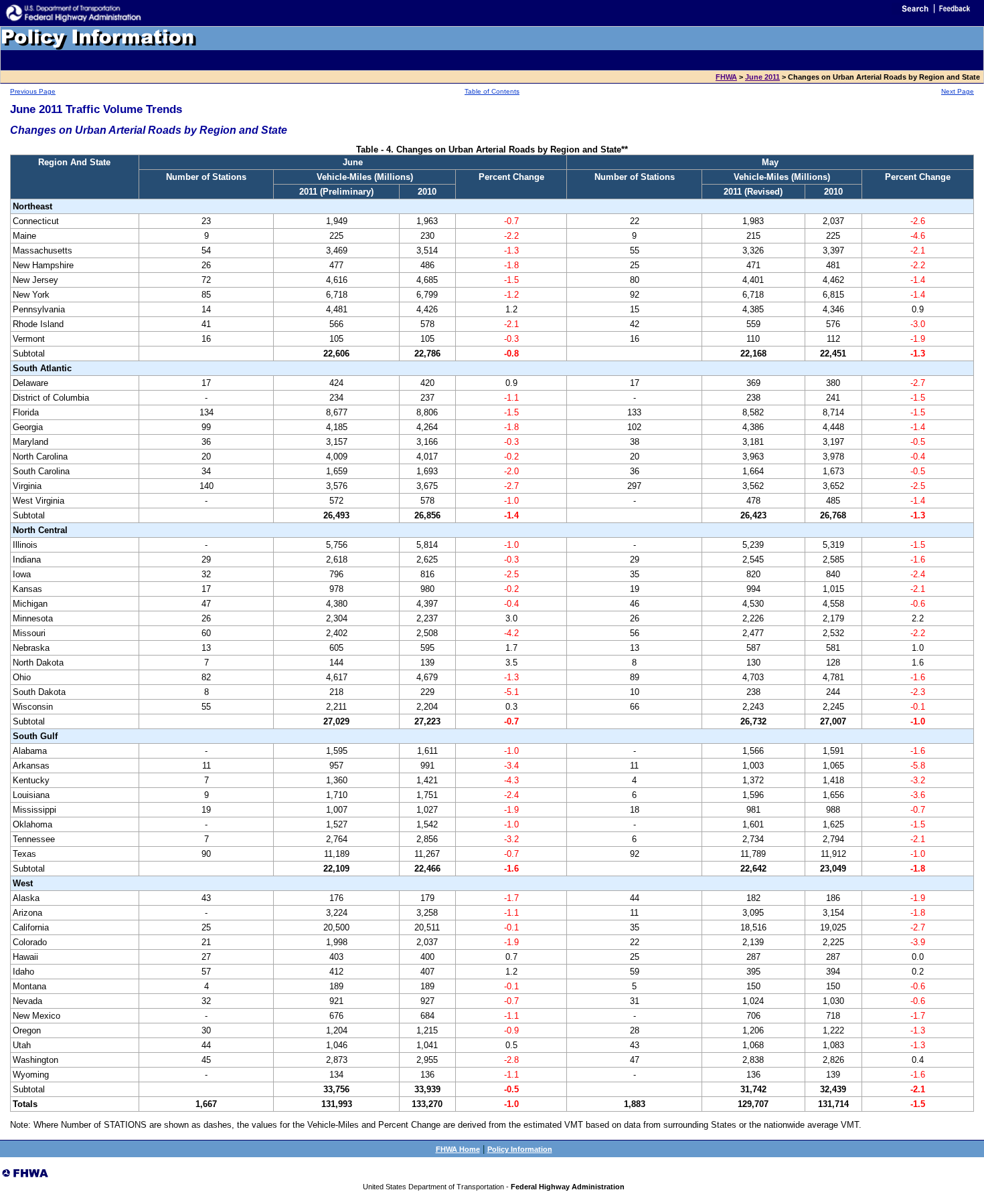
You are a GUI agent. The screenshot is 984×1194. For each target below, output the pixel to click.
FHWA (726, 77)
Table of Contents (492, 91)
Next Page (957, 91)
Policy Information (519, 1149)
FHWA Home (458, 1149)
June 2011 (762, 77)
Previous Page (33, 91)
